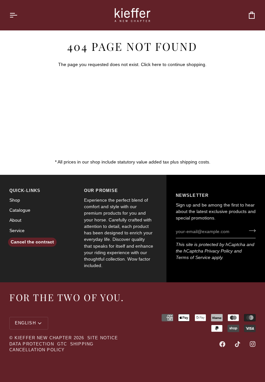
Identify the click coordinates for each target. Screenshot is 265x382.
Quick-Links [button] (24, 190)
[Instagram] (253, 344)
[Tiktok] (237, 344)
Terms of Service (193, 257)
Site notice (102, 338)
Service (17, 230)
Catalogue (19, 210)
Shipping (81, 344)
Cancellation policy (37, 350)
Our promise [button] (101, 190)
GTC (62, 344)
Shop (14, 200)
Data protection (31, 344)
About (15, 220)
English (25, 323)
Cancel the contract (32, 242)
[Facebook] (222, 344)
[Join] (250, 231)
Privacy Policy (219, 251)
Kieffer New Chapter (43, 338)
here (156, 64)
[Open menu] (19, 15)
